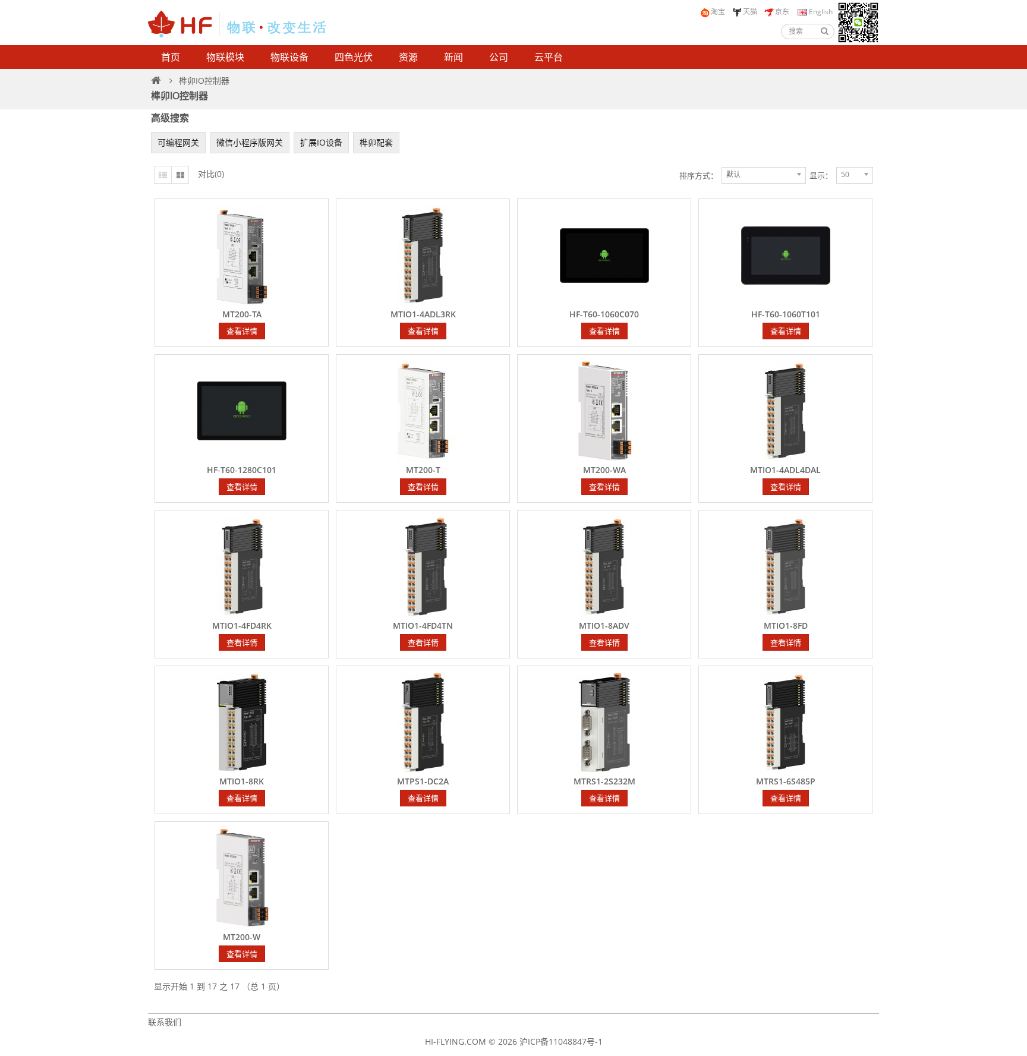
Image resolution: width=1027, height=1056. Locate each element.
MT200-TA (242, 314)
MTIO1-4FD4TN (423, 625)
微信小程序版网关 (249, 142)
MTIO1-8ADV (604, 625)
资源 (408, 57)
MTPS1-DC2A (423, 781)
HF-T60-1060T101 (785, 314)
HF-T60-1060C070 (604, 314)
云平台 (548, 57)
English (820, 12)
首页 (170, 57)
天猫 (750, 12)
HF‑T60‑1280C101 (241, 470)
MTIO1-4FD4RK (242, 625)
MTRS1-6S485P (785, 781)
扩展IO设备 (321, 142)
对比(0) (211, 173)
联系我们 (164, 1021)
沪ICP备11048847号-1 (561, 1041)
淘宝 (718, 12)
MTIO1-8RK (241, 781)
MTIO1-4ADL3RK (423, 314)
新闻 (453, 57)
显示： (821, 175)
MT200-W (241, 937)
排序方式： (698, 175)
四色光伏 (354, 57)
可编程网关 (178, 142)
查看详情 (241, 331)
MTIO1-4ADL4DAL (785, 470)
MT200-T (423, 470)
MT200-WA (604, 470)
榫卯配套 (376, 142)
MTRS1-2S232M (604, 781)
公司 (498, 57)
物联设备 (289, 57)
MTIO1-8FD (786, 625)
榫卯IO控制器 (204, 80)
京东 (782, 12)
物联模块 (225, 57)
